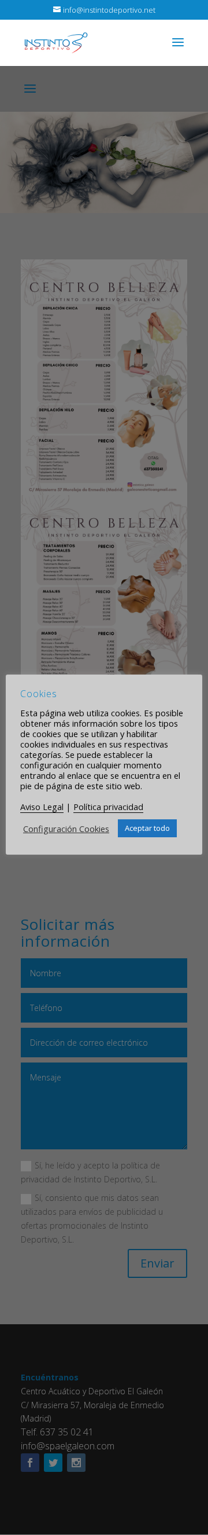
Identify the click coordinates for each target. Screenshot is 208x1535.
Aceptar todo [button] (147, 828)
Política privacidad (108, 806)
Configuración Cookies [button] (66, 828)
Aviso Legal (42, 806)
